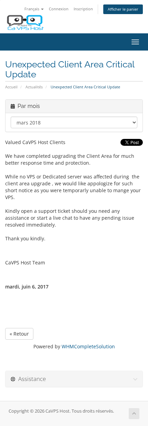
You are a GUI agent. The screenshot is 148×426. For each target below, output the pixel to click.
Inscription (83, 8)
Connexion (58, 8)
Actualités (34, 86)
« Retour (19, 333)
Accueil (11, 86)
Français (32, 8)
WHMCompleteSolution (88, 346)
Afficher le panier (123, 9)
